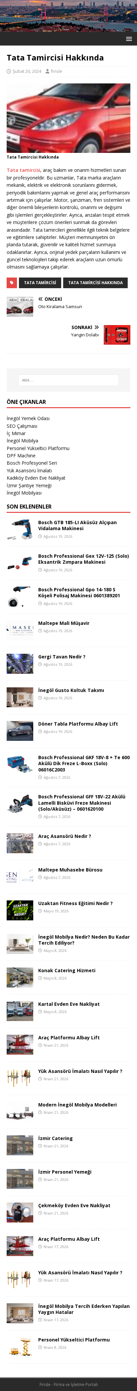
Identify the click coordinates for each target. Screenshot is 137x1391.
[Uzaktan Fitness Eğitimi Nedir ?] (20, 916)
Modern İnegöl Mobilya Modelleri (77, 1104)
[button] (127, 38)
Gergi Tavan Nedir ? (61, 656)
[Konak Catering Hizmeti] (20, 983)
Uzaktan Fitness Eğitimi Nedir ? (75, 903)
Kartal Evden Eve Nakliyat (69, 1004)
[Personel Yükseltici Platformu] (20, 1352)
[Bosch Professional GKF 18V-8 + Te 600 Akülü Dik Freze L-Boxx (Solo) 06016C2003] (20, 770)
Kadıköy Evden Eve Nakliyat (36, 478)
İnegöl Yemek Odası (28, 418)
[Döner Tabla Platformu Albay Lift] (20, 737)
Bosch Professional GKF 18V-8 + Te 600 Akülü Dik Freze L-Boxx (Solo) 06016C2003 (84, 763)
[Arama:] (68, 380)
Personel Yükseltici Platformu (38, 448)
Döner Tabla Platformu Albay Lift (78, 724)
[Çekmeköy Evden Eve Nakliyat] (20, 1218)
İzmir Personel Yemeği (64, 1172)
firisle (56, 71)
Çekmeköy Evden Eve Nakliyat (74, 1205)
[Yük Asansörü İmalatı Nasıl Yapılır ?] (20, 1084)
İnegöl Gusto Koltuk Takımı (71, 690)
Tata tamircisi (23, 170)
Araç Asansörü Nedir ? (64, 836)
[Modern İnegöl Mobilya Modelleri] (20, 1117)
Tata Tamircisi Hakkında (95, 283)
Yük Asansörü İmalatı (29, 470)
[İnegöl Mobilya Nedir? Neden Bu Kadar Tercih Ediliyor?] (20, 950)
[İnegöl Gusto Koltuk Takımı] (20, 703)
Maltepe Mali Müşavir (63, 623)
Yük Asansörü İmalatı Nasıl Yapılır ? (80, 1071)
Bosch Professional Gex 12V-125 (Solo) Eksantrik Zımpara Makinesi (83, 559)
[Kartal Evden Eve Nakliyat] (20, 1017)
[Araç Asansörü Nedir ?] (20, 849)
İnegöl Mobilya (22, 440)
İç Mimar (16, 433)
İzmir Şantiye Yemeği (29, 485)
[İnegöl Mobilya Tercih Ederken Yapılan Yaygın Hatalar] (20, 1319)
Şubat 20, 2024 (27, 71)
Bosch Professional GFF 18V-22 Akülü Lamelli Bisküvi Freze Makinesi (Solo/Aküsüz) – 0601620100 (81, 802)
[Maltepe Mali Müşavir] (20, 636)
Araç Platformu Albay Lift (69, 1037)
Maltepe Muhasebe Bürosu (70, 870)
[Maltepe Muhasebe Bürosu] (20, 882)
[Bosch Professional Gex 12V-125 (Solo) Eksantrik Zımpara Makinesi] (20, 569)
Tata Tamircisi (40, 283)
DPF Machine (21, 455)
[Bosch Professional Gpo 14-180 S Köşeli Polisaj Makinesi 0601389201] (20, 603)
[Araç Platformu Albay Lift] (20, 1050)
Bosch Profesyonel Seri (32, 463)
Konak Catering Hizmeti (66, 970)
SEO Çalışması (22, 426)
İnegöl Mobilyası (24, 493)
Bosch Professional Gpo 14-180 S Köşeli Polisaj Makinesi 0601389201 (79, 592)
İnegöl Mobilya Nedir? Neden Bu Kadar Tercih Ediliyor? (84, 940)
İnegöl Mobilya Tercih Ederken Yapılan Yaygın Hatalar (84, 1309)
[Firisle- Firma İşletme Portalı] (68, 28)
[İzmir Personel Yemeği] (20, 1185)
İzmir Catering (55, 1138)
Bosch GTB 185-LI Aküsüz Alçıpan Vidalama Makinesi (77, 525)
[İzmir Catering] (20, 1151)
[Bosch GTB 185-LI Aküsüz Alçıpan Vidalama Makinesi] (20, 535)
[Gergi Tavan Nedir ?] (20, 670)
